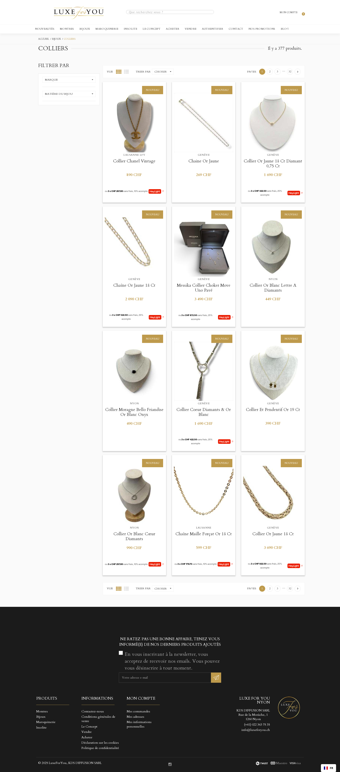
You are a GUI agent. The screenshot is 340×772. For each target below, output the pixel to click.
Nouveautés (44, 29)
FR (331, 768)
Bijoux (84, 29)
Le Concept (151, 29)
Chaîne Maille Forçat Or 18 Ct (204, 534)
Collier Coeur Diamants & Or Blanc (203, 412)
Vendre (190, 29)
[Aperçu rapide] (134, 86)
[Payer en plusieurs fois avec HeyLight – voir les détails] (163, 191)
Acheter (172, 29)
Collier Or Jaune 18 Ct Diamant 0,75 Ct (273, 164)
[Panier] (302, 12)
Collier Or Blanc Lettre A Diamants (273, 288)
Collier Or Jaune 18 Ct (273, 534)
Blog (285, 29)
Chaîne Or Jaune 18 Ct (134, 285)
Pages (251, 72)
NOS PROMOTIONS (262, 29)
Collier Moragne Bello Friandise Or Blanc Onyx (134, 412)
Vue (110, 72)
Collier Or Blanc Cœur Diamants (134, 536)
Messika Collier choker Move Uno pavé (203, 288)
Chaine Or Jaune (203, 161)
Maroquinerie (106, 29)
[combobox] (328, 768)
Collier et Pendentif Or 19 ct (273, 409)
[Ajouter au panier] (124, 86)
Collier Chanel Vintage (134, 161)
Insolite (130, 29)
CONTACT (236, 29)
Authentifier (212, 29)
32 (290, 71)
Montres (67, 29)
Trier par (143, 72)
